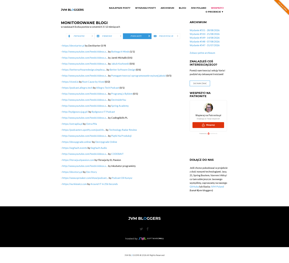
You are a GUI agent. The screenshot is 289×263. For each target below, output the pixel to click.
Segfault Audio (99, 147)
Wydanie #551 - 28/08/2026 (205, 30)
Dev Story (91, 171)
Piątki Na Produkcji (121, 135)
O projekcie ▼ (215, 12)
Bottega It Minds (120, 51)
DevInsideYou (118, 99)
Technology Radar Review (123, 129)
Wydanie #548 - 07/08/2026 (205, 41)
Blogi (182, 8)
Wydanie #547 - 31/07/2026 (205, 45)
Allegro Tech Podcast (107, 87)
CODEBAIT (117, 153)
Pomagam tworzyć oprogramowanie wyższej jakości (138, 75)
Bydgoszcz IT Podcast (103, 111)
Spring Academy (120, 105)
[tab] (80, 36)
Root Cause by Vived (93, 81)
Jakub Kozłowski (120, 63)
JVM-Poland (217, 186)
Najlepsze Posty (119, 8)
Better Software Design (122, 69)
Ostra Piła (91, 123)
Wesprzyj (217, 8)
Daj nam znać (200, 83)
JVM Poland (198, 8)
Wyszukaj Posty (145, 8)
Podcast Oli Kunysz (122, 177)
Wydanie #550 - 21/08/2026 (205, 34)
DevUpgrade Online (106, 141)
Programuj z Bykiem (122, 93)
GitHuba (194, 186)
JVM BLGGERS (72, 9)
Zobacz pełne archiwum (202, 52)
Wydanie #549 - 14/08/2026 (205, 37)
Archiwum (167, 8)
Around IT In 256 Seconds (104, 184)
